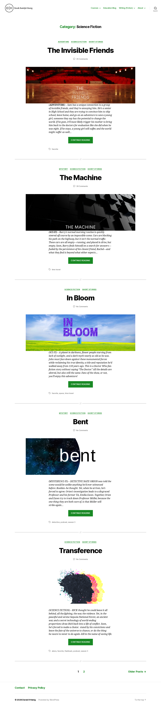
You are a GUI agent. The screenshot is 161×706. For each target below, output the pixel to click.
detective (56, 522)
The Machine (80, 177)
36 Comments (82, 186)
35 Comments (82, 59)
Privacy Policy (36, 687)
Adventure (63, 42)
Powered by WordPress (48, 700)
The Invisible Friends (80, 50)
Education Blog (109, 8)
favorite (55, 149)
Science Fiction (79, 42)
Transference (80, 550)
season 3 (71, 522)
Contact (20, 687)
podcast (64, 522)
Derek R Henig (29, 700)
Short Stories (96, 42)
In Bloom (81, 298)
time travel (56, 269)
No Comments (82, 306)
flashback (68, 651)
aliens (54, 651)
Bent (80, 421)
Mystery (63, 169)
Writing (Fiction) (126, 8)
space (61, 393)
